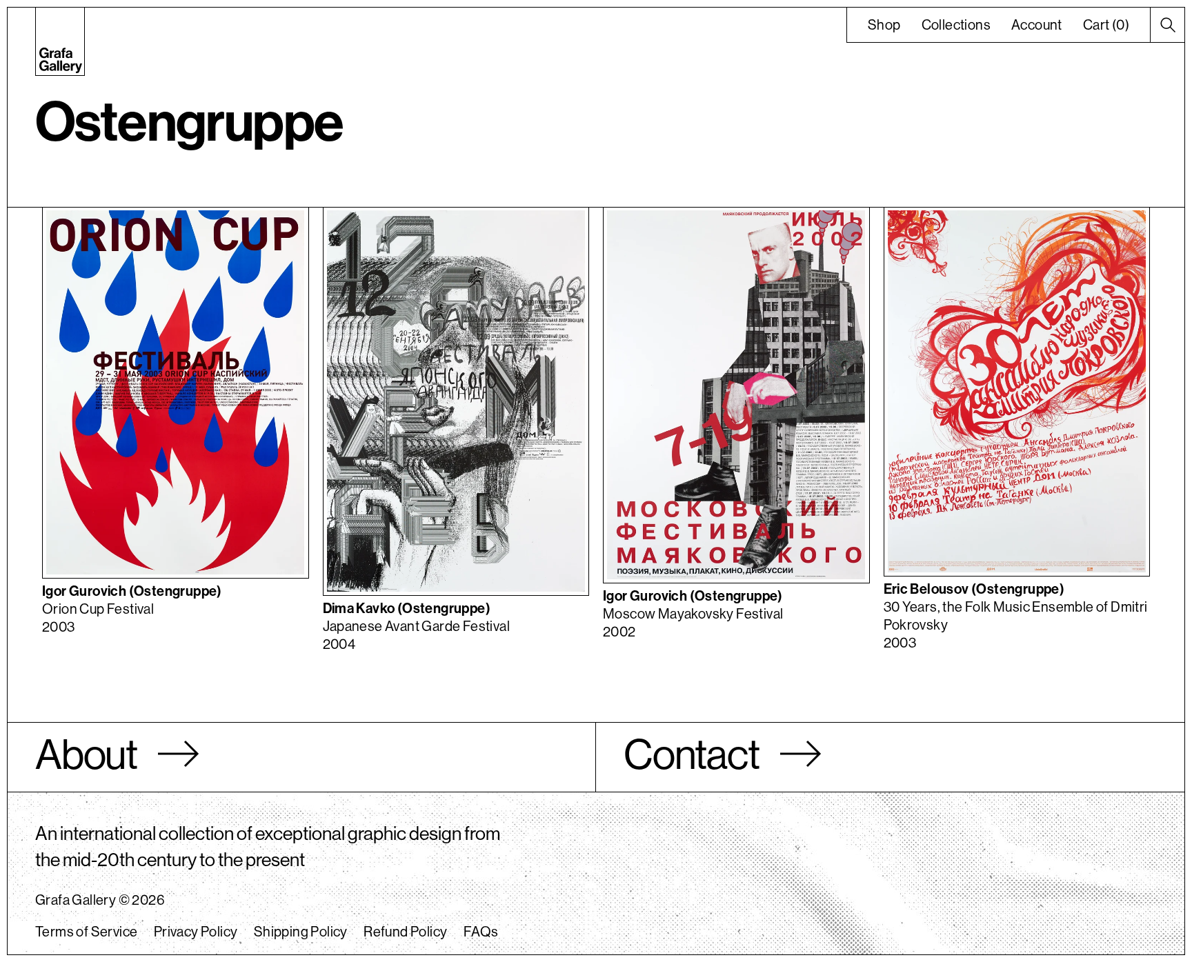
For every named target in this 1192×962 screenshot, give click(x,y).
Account (1036, 24)
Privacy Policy (196, 931)
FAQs (481, 931)
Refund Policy (405, 931)
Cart (1106, 24)
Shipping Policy (301, 931)
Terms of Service (86, 931)
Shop (884, 24)
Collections (956, 24)
